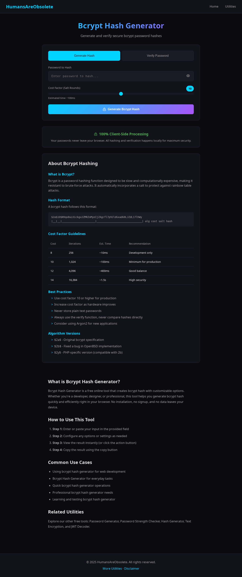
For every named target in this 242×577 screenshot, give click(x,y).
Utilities (230, 6)
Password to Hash (59, 67)
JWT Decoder (80, 526)
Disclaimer (131, 568)
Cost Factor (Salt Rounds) (64, 88)
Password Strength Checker (140, 521)
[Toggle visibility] (188, 76)
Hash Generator (172, 521)
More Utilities (112, 568)
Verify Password (158, 55)
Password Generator (104, 521)
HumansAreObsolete (29, 6)
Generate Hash (84, 55)
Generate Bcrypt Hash (124, 109)
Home (214, 6)
